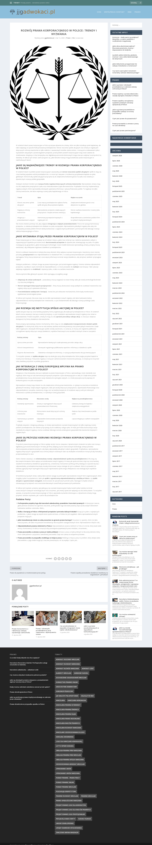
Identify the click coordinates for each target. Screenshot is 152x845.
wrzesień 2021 (117, 339)
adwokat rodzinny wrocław (67, 659)
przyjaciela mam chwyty (65, 819)
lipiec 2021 (116, 349)
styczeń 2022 (117, 319)
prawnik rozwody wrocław (67, 796)
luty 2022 (115, 313)
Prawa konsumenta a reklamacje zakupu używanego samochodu (21, 630)
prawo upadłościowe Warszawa (68, 801)
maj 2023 (115, 278)
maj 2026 (115, 171)
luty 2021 (115, 375)
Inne (129, 12)
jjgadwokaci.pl (49, 38)
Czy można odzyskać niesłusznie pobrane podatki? (28, 675)
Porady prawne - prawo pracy (68, 778)
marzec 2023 (116, 288)
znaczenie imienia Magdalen (67, 832)
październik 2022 (118, 293)
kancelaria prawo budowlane (68, 719)
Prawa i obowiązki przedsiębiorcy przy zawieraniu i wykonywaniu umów (46, 631)
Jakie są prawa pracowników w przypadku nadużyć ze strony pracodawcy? (123, 111)
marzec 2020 (116, 431)
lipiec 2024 (116, 227)
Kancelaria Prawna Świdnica (67, 709)
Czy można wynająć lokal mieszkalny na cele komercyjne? (124, 553)
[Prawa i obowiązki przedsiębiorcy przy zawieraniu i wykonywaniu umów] (47, 618)
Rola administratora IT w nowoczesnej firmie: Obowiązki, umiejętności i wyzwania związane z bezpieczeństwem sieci (125, 583)
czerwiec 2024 (117, 232)
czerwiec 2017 (117, 466)
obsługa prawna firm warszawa (69, 750)
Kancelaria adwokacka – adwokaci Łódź (24, 670)
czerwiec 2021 (117, 354)
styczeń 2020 (117, 441)
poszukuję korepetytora (66, 791)
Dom (99, 12)
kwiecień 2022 (117, 303)
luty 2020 (115, 436)
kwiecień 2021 (117, 364)
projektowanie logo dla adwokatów (71, 805)
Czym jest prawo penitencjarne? (124, 131)
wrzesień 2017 (117, 451)
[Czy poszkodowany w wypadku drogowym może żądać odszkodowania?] (71, 617)
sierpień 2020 (117, 405)
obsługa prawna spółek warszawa (70, 760)
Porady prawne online (65, 782)
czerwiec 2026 (117, 166)
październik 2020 (118, 395)
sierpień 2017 (117, 456)
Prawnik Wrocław (88, 796)
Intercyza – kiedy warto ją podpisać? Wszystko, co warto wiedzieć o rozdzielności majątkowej (125, 39)
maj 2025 (115, 201)
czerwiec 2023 (117, 273)
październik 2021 (118, 334)
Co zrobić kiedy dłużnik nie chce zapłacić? (25, 658)
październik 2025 (118, 191)
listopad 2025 (117, 186)
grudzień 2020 (117, 385)
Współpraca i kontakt (114, 12)
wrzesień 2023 (117, 257)
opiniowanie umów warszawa (68, 773)
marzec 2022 (116, 308)
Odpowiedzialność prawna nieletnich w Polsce (35, 526)
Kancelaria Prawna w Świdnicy (68, 705)
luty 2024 (115, 242)
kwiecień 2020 (117, 425)
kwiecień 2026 (117, 176)
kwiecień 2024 (117, 237)
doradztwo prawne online (67, 682)
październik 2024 (118, 222)
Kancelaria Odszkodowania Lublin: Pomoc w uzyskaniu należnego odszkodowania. (125, 601)
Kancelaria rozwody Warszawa (68, 728)
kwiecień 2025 (117, 207)
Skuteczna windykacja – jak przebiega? (129, 568)
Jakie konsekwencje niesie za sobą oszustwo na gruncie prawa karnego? (45, 520)
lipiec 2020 (116, 410)
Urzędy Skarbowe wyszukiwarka (69, 828)
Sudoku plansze (84, 819)
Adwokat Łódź (87, 669)
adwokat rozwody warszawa (68, 664)
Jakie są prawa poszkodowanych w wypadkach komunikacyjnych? (91, 629)
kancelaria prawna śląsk (66, 714)
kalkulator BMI (87, 696)
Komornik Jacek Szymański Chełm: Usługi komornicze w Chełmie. (125, 523)
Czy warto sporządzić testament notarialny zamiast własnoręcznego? (125, 72)
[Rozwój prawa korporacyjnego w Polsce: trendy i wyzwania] (59, 93)
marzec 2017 (116, 481)
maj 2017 (115, 471)
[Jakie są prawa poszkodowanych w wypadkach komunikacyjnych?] (95, 617)
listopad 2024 (117, 217)
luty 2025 (115, 212)
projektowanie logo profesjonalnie (70, 814)
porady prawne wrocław (66, 787)
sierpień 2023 (117, 263)
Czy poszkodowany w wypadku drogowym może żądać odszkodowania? (70, 628)
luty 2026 (115, 181)
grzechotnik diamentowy (66, 687)
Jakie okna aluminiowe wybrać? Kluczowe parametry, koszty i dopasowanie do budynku (123, 48)
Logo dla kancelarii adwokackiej (69, 741)
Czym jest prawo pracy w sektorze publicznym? (128, 537)
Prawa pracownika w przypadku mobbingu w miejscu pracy (40, 538)
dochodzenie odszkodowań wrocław (71, 678)
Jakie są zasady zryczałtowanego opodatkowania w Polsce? (122, 630)
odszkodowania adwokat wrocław (70, 764)
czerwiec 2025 (117, 196)
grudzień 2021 (117, 324)
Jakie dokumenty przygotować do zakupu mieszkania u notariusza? (124, 65)
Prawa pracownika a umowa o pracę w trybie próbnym (38, 532)
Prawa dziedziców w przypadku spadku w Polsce (27, 704)
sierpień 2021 (117, 344)
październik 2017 (118, 446)
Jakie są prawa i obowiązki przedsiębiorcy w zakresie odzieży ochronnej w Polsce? (124, 87)
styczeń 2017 (117, 492)
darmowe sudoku (81, 673)
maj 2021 (115, 359)
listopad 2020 (117, 390)
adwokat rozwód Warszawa (67, 669)
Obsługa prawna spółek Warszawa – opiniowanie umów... (40, 3)
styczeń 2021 (117, 380)
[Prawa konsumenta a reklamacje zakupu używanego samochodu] (23, 618)
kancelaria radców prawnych (68, 723)
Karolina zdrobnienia (64, 737)
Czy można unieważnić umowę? (127, 615)
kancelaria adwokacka (77, 700)
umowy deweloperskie (65, 823)
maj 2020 (115, 420)
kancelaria (60, 700)
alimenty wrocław (63, 673)
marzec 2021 (116, 369)
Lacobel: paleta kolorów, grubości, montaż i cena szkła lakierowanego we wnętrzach (125, 57)
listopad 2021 (117, 329)
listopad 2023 (117, 247)
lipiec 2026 (116, 161)
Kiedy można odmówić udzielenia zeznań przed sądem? (30, 687)
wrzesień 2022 (117, 298)
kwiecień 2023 (117, 283)
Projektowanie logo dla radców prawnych (73, 810)
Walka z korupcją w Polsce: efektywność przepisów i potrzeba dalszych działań (47, 512)
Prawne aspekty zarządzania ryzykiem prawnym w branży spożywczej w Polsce (122, 102)
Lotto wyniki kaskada (65, 746)
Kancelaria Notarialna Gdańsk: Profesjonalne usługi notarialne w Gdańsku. (28, 664)
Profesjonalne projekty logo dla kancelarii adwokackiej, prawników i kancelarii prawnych (51, 503)
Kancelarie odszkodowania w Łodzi (70, 732)
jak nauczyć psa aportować (67, 696)
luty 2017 (115, 487)
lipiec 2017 (116, 461)
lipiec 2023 (116, 268)
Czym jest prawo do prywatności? (124, 119)
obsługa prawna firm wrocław (68, 755)
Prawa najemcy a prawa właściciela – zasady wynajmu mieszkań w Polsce (125, 95)
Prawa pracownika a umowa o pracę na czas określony (125, 124)
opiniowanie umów (63, 769)
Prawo (138, 12)
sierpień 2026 (117, 156)
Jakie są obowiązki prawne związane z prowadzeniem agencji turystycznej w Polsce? (29, 681)
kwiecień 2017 (117, 476)
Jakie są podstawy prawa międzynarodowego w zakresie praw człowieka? (30, 698)
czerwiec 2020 (117, 415)
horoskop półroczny (64, 691)
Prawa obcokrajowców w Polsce (21, 692)
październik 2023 (118, 252)
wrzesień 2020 (117, 400)
